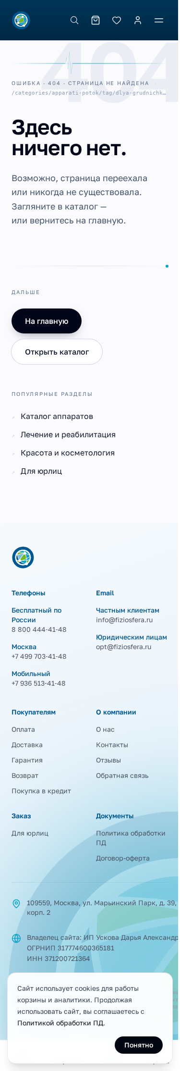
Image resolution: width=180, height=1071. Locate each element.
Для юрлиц (30, 833)
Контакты (112, 744)
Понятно (138, 1045)
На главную (46, 321)
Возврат (25, 775)
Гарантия (27, 760)
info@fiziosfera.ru (124, 620)
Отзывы (108, 760)
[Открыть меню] (158, 20)
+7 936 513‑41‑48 (39, 683)
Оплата (23, 729)
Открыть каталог (57, 352)
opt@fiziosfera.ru (123, 646)
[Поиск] (74, 20)
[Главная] (21, 20)
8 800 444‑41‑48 (39, 629)
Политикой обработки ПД (60, 1023)
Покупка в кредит (41, 791)
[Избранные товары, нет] (116, 20)
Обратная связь (122, 775)
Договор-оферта (123, 858)
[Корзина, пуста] (95, 20)
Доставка (27, 744)
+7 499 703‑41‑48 (39, 656)
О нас (105, 729)
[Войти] (137, 20)
